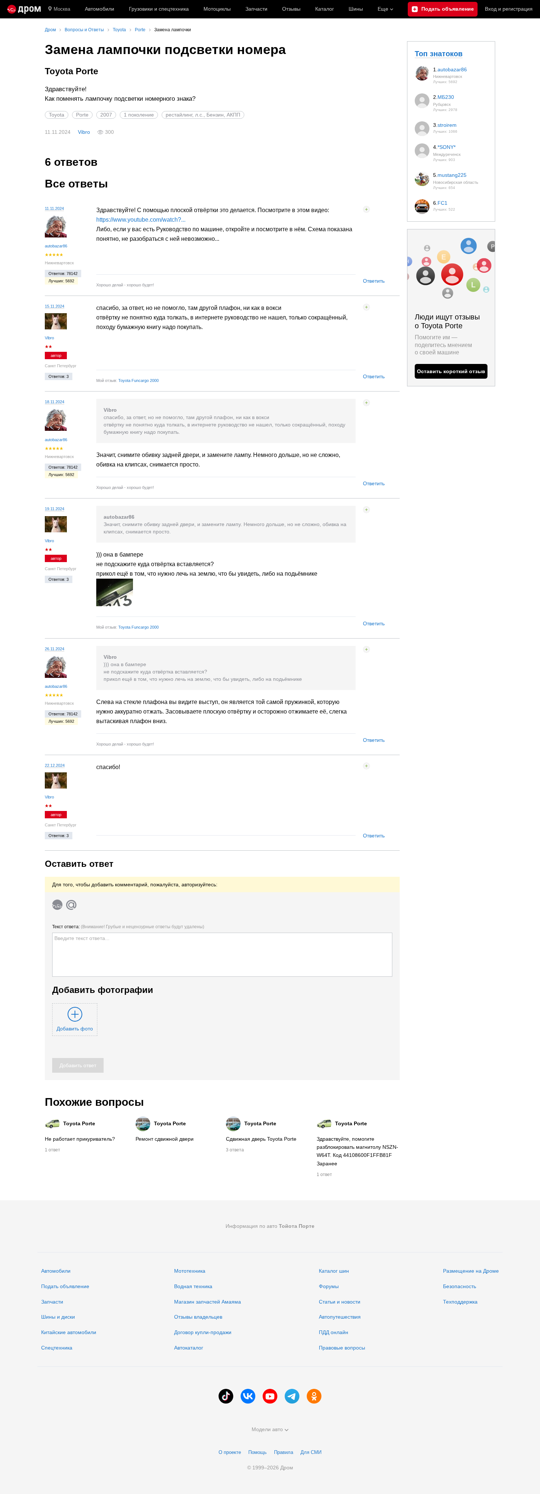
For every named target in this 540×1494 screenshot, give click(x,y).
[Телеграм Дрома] (292, 1396)
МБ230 (446, 97)
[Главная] (24, 9)
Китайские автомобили (68, 1332)
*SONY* (447, 147)
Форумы (329, 1286)
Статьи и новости (339, 1302)
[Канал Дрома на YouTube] (270, 1396)
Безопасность (459, 1286)
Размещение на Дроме (471, 1271)
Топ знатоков (438, 54)
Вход (509, 9)
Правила (283, 1452)
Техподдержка (460, 1302)
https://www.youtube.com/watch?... (141, 220)
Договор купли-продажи (202, 1332)
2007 (106, 115)
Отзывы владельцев (198, 1317)
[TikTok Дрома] (226, 1396)
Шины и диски (58, 1317)
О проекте (230, 1452)
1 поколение (139, 115)
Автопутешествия (340, 1317)
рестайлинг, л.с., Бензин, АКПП (203, 115)
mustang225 (452, 175)
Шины (356, 9)
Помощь (257, 1452)
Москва (62, 9)
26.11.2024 (54, 649)
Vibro (84, 132)
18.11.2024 (54, 402)
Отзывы (291, 9)
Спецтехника (56, 1348)
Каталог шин (334, 1271)
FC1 (442, 203)
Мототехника (189, 1271)
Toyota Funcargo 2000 (138, 380)
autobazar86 (56, 246)
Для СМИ (310, 1452)
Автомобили (99, 9)
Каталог (324, 9)
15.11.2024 (54, 306)
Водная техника (193, 1286)
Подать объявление (65, 1286)
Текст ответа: (128, 927)
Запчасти (256, 9)
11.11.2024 (54, 208)
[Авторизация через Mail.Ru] (71, 905)
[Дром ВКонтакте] (248, 1396)
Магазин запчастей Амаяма (207, 1302)
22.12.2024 (55, 765)
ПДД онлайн (333, 1332)
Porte (82, 115)
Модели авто (267, 1429)
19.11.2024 (54, 509)
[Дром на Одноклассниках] (314, 1396)
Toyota (56, 115)
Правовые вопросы (342, 1348)
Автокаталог (188, 1348)
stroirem (447, 125)
